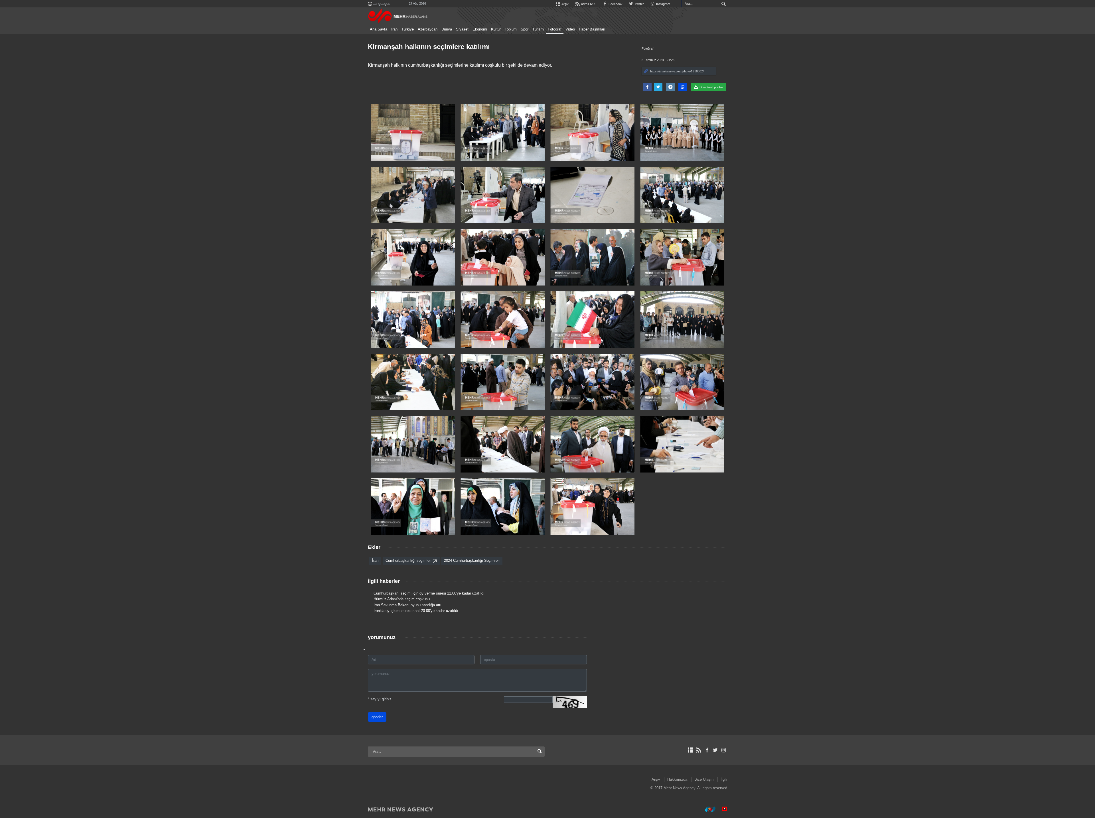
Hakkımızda (677, 779)
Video (570, 29)
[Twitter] (715, 750)
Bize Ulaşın (703, 779)
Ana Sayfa (378, 29)
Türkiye (408, 29)
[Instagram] (723, 750)
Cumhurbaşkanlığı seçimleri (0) (411, 560)
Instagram (662, 4)
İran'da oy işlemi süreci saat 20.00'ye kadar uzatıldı (416, 611)
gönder (377, 717)
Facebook (615, 4)
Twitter (639, 4)
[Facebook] (706, 750)
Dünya (446, 29)
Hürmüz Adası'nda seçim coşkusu (402, 599)
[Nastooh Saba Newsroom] (707, 809)
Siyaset (462, 29)
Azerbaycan (427, 29)
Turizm (538, 29)
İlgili (724, 779)
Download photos (711, 87)
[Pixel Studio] (721, 809)
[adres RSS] (698, 750)
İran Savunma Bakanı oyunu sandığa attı (407, 605)
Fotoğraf (554, 29)
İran (394, 29)
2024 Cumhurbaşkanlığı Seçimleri (472, 560)
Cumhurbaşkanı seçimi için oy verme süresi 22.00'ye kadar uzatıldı (429, 593)
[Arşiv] (690, 750)
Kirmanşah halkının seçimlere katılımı (429, 46)
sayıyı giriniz (380, 699)
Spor (524, 29)
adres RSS (588, 4)
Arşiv (565, 4)
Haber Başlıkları (592, 29)
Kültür (496, 29)
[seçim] (413, 132)
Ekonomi (480, 29)
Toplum (511, 29)
